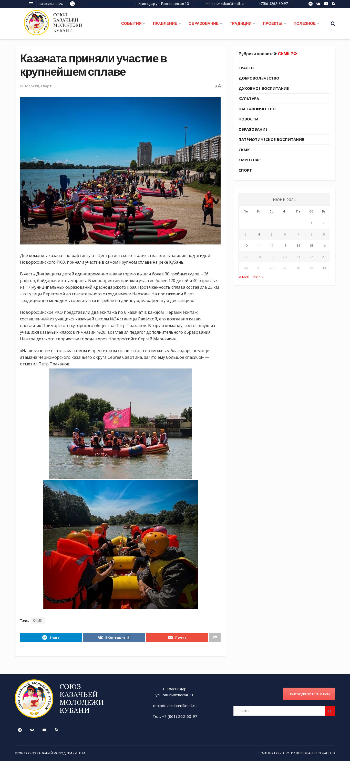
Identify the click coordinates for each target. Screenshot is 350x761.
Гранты (246, 67)
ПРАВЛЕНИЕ (165, 23)
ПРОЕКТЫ (272, 23)
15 (311, 245)
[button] (120, 423)
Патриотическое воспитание (271, 139)
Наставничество (257, 108)
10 (246, 245)
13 (284, 245)
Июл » (258, 276)
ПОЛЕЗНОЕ (305, 23)
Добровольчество (259, 78)
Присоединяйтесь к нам (309, 693)
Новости (31, 86)
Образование (253, 129)
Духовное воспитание (264, 88)
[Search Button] (330, 711)
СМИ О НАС (250, 159)
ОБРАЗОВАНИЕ (204, 23)
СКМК (37, 620)
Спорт (46, 86)
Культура (249, 98)
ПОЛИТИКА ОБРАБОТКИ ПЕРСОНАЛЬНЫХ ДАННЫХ (297, 753)
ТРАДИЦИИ (241, 23)
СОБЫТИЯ (131, 23)
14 (298, 245)
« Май (244, 276)
